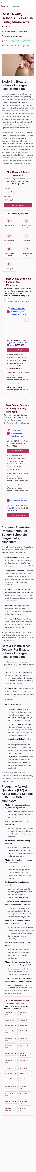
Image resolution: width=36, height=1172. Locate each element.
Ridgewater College (19, 500)
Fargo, (9, 443)
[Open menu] (1, 2)
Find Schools (20, 205)
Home (3, 46)
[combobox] (18, 192)
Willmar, (9, 508)
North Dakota (16, 443)
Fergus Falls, (11, 343)
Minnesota (13, 46)
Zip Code (7, 196)
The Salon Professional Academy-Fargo (17, 433)
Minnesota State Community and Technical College (18, 311)
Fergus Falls (25, 46)
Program (7, 188)
